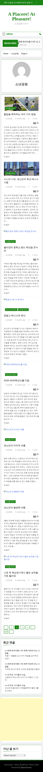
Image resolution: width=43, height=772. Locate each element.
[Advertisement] (21, 719)
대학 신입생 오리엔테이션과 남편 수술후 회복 (19, 3)
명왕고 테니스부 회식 (14, 315)
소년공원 (8, 119)
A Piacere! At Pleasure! (21, 16)
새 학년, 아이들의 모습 (16, 675)
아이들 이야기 (10, 108)
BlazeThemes (26, 767)
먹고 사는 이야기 (11, 310)
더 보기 (6, 157)
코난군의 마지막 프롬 (14, 445)
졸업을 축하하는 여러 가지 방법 (20, 114)
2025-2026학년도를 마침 (16, 380)
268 (6, 632)
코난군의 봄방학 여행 (14, 507)
